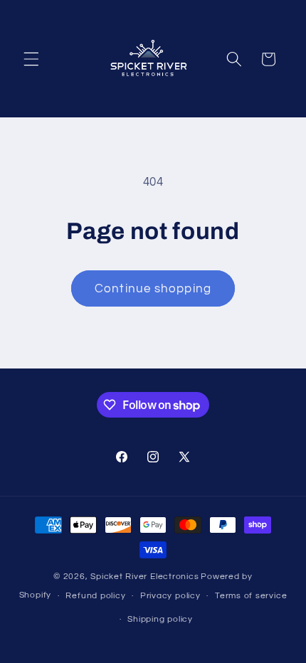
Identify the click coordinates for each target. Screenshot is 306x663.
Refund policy (95, 595)
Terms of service (251, 595)
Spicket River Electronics (144, 576)
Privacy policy (170, 595)
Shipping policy (160, 619)
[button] (31, 59)
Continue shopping (153, 288)
